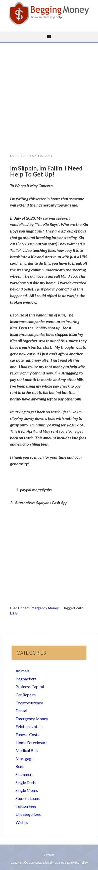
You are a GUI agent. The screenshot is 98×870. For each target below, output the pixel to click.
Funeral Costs (27, 734)
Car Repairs (26, 694)
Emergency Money (44, 608)
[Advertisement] (49, 94)
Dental (21, 710)
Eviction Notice (29, 726)
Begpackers (26, 678)
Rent (20, 766)
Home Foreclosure (31, 742)
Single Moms (27, 790)
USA (13, 613)
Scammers (24, 774)
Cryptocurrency (29, 702)
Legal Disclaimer (46, 862)
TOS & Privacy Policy (74, 862)
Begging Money (49, 14)
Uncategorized (28, 814)
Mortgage (24, 758)
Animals (22, 670)
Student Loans (28, 798)
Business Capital (30, 686)
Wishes (22, 822)
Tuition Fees (26, 806)
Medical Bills (27, 750)
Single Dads (26, 782)
